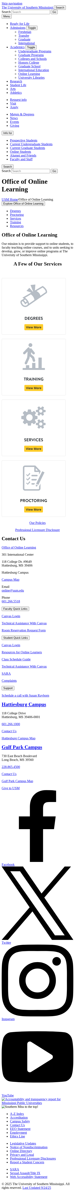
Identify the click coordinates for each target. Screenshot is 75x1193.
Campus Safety (20, 1121)
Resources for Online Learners (22, 652)
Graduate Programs (31, 55)
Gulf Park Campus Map (17, 781)
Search (7, 166)
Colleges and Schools (32, 59)
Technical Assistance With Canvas (24, 623)
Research (16, 81)
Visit (13, 103)
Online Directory (21, 1151)
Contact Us (9, 731)
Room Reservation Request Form (24, 630)
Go (54, 12)
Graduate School (29, 66)
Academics (17, 47)
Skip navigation (12, 3)
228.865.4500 (11, 767)
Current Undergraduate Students (31, 144)
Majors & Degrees (22, 114)
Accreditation (19, 1117)
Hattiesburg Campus (24, 704)
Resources (17, 226)
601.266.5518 (11, 601)
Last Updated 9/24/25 (36, 1187)
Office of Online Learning (19, 547)
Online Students (20, 151)
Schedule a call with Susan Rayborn (25, 695)
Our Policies (37, 523)
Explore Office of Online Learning (23, 203)
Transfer (23, 35)
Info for (7, 133)
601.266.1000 (11, 724)
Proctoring (17, 214)
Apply (14, 107)
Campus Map (10, 579)
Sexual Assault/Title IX (25, 1173)
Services (15, 218)
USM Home (10, 199)
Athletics (16, 92)
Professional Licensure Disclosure (37, 530)
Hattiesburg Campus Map (18, 738)
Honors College (28, 62)
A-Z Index (17, 1114)
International (26, 43)
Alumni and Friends (23, 155)
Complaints (9, 680)
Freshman (24, 32)
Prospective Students (23, 140)
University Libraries (31, 77)
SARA (6, 673)
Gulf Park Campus (22, 747)
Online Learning (29, 74)
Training (15, 222)
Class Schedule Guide (16, 659)
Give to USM (11, 788)
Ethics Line (17, 1136)
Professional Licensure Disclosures (33, 1158)
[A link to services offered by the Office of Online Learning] (34, 455)
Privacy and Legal (22, 1154)
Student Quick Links (15, 637)
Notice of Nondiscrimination (29, 1147)
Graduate (24, 39)
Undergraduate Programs (34, 51)
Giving (14, 125)
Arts (13, 89)
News (14, 118)
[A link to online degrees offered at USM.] (34, 333)
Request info (18, 99)
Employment (18, 1132)
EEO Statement (20, 1129)
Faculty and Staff (21, 159)
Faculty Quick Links (15, 608)
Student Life (18, 85)
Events (14, 122)
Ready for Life (19, 23)
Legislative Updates (23, 1143)
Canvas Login (11, 616)
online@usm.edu (13, 590)
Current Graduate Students (27, 148)
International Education (33, 70)
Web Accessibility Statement (28, 1177)
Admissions (17, 27)
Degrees (15, 211)
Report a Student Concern (27, 1162)
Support (8, 688)
